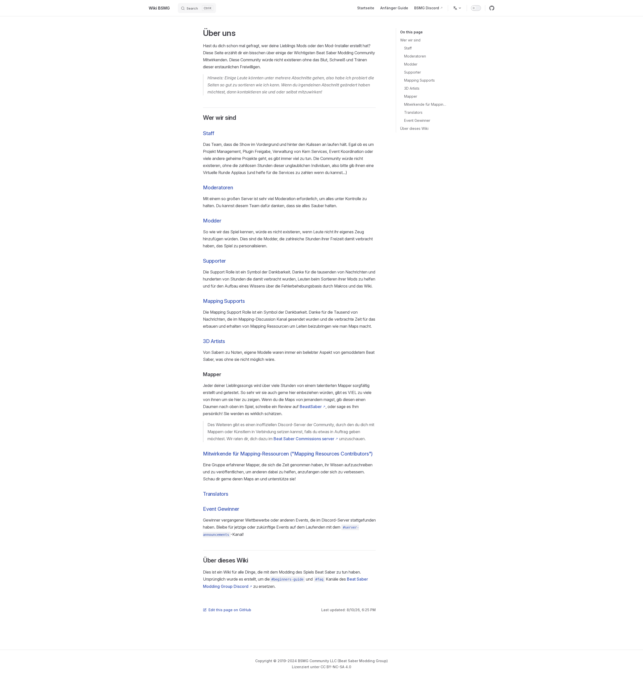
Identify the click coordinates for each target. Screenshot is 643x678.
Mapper (410, 96)
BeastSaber (311, 406)
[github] (491, 8)
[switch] (476, 8)
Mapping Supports (419, 80)
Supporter (412, 72)
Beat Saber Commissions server (304, 438)
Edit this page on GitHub (229, 610)
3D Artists (411, 88)
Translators (413, 112)
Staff (408, 48)
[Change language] (457, 8)
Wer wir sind (410, 40)
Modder (410, 64)
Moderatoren (415, 56)
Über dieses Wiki (414, 128)
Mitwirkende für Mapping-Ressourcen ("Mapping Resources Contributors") (426, 104)
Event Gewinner (417, 120)
